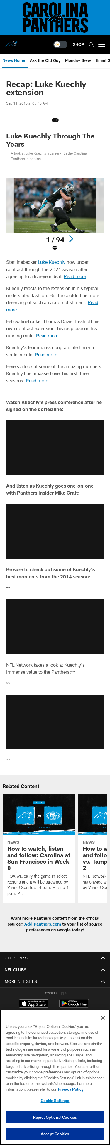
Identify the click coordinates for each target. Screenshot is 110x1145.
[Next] (71, 238)
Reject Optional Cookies (55, 1117)
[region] (55, 1077)
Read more (75, 276)
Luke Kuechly (51, 262)
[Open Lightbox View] (55, 214)
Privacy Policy (71, 1089)
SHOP (78, 44)
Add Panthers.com (42, 923)
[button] (55, 448)
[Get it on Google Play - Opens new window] (74, 1006)
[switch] (60, 44)
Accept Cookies (55, 1134)
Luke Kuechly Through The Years (50, 139)
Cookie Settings (55, 1100)
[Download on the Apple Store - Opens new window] (34, 1004)
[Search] (91, 44)
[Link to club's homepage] (12, 42)
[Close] (103, 1017)
